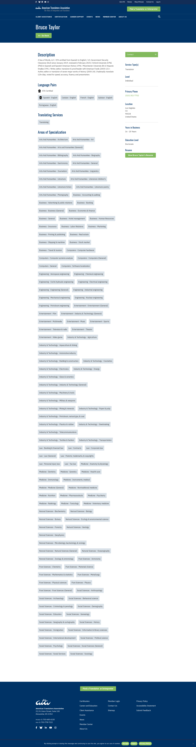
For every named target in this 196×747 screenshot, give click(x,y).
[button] (143, 8)
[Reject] (193, 743)
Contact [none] (130, 54)
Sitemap (111, 710)
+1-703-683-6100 (47, 719)
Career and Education (88, 706)
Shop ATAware (139, 2)
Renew (129, 2)
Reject (133, 743)
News (98, 17)
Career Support (77, 17)
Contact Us (150, 2)
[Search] (159, 17)
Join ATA (122, 2)
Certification (61, 17)
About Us (123, 17)
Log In (158, 2)
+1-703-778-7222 (45, 722)
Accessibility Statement (146, 706)
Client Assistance (44, 17)
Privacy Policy (142, 701)
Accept (125, 743)
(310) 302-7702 (132, 95)
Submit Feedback (143, 710)
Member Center (109, 17)
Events (90, 17)
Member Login (114, 701)
